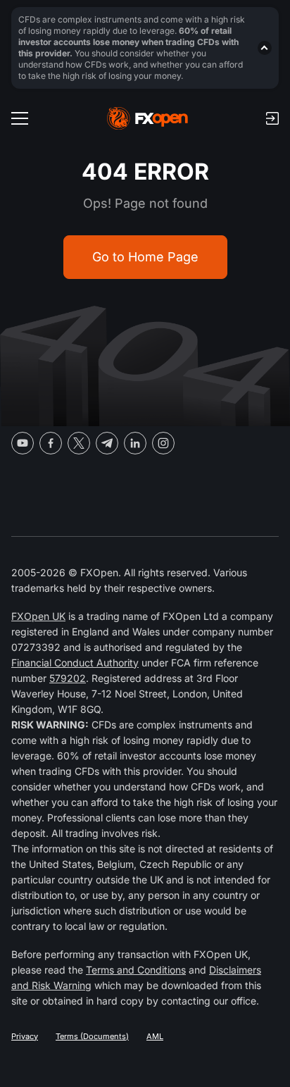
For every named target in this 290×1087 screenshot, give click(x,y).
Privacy (24, 1036)
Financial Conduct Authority (75, 663)
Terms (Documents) (92, 1036)
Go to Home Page (145, 256)
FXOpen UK (38, 616)
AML (154, 1036)
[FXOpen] (147, 118)
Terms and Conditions (136, 970)
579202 (67, 678)
